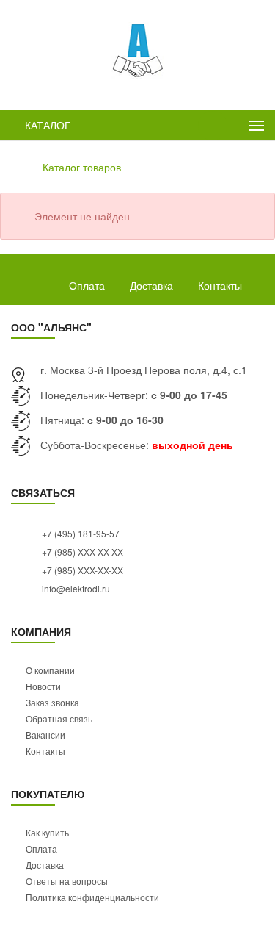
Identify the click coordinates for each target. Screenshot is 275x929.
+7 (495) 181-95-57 (80, 533)
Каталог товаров (82, 167)
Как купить (47, 832)
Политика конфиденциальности (92, 897)
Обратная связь (59, 718)
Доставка (151, 285)
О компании (50, 670)
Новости (43, 686)
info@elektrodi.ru (75, 588)
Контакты (220, 285)
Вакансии (45, 734)
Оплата (87, 285)
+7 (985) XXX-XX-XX (81, 551)
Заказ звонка (52, 702)
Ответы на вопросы (67, 881)
